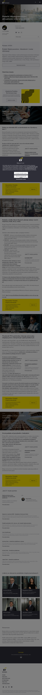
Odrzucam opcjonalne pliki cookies (21, 177)
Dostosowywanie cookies (21, 179)
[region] (21, 169)
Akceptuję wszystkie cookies (21, 173)
